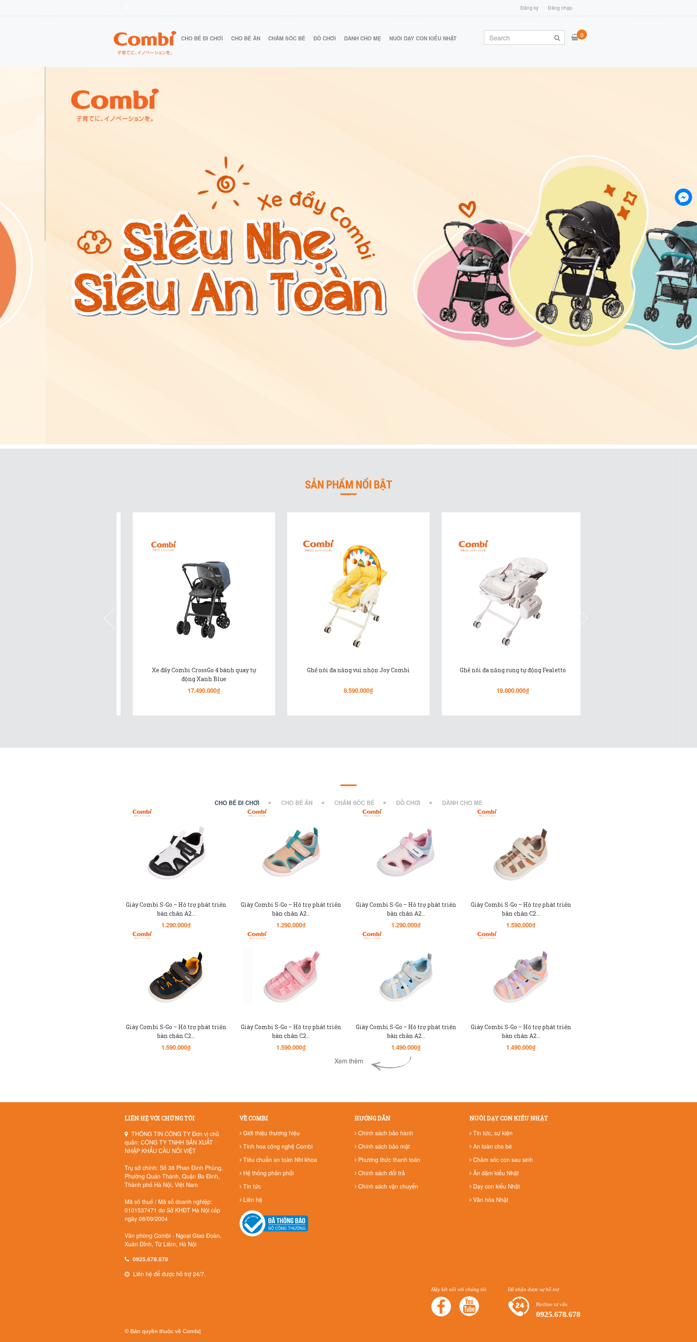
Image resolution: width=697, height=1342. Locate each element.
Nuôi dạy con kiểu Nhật (423, 38)
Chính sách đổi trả (381, 1173)
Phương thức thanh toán (388, 1159)
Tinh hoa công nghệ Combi (277, 1146)
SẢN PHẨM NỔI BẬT (348, 485)
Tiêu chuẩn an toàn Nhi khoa (279, 1159)
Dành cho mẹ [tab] (462, 803)
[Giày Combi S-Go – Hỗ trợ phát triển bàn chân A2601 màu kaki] (291, 853)
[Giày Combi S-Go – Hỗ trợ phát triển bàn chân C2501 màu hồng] (291, 976)
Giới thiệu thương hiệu (271, 1133)
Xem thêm (348, 1060)
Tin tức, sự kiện (492, 1133)
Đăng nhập (560, 7)
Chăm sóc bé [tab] (354, 803)
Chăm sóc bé (286, 38)
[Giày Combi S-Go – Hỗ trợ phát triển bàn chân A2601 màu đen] (176, 853)
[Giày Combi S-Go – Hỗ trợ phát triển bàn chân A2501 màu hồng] (521, 976)
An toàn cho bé (492, 1146)
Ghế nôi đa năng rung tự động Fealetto (503, 670)
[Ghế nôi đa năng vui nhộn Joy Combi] (348, 595)
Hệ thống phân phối (268, 1173)
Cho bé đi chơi (202, 38)
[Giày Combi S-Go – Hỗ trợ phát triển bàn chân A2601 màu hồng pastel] (406, 853)
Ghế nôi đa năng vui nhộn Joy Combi (348, 670)
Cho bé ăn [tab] (297, 803)
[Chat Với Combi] (683, 197)
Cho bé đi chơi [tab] (237, 803)
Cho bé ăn (245, 38)
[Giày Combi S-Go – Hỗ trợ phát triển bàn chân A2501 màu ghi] (406, 976)
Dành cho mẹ (362, 38)
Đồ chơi (324, 38)
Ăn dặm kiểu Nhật (495, 1173)
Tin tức (251, 1186)
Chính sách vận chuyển (387, 1186)
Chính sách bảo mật (383, 1146)
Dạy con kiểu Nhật (496, 1186)
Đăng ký (529, 7)
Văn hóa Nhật (490, 1199)
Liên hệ (252, 1199)
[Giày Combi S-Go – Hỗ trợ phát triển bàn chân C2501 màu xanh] (176, 976)
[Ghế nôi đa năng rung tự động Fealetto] (503, 595)
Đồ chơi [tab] (408, 803)
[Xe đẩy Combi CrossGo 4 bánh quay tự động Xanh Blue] (194, 595)
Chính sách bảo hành (385, 1133)
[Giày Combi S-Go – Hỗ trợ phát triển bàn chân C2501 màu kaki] (521, 853)
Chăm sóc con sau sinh (502, 1159)
